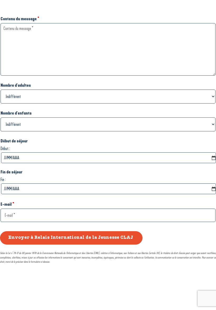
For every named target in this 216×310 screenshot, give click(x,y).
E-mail (7, 204)
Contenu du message (20, 18)
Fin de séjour (11, 171)
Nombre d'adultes (16, 85)
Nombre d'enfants (16, 113)
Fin (2, 179)
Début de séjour (14, 140)
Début (4, 148)
